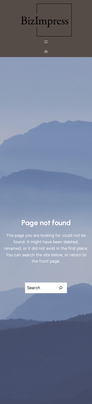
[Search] (61, 288)
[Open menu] (46, 42)
